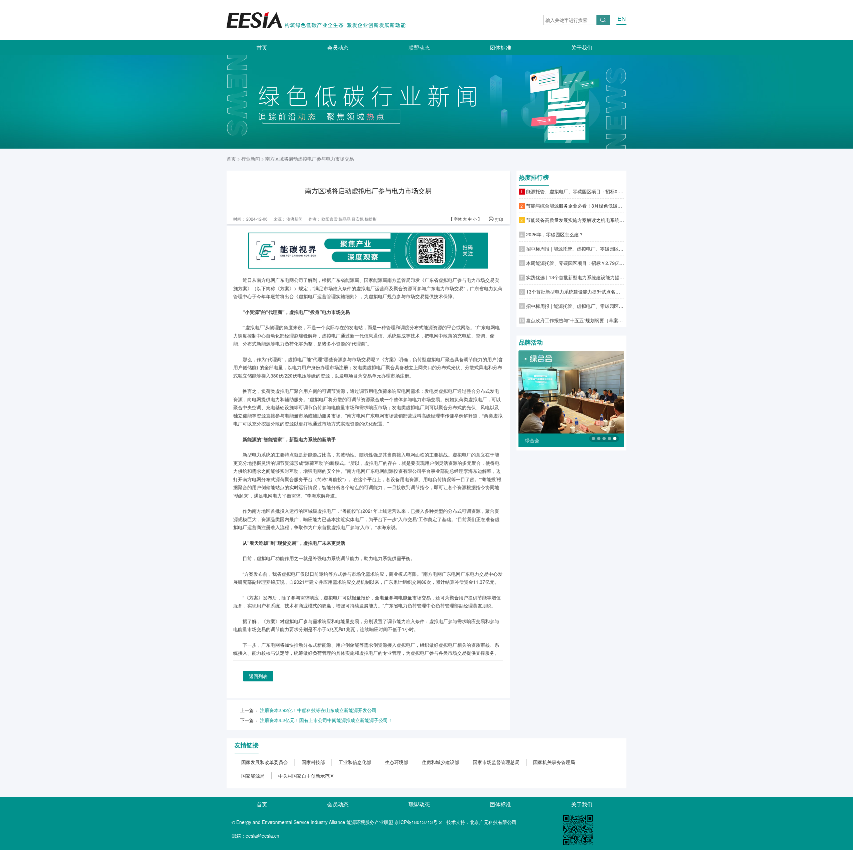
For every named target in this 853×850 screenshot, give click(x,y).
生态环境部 (396, 762)
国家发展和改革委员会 (264, 762)
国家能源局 (253, 775)
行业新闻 (250, 158)
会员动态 (338, 47)
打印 (499, 219)
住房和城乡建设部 (440, 762)
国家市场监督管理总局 (496, 762)
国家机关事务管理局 (554, 762)
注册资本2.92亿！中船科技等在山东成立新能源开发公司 (318, 710)
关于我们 (581, 47)
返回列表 (258, 676)
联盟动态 (419, 47)
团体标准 (500, 47)
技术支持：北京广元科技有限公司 (481, 822)
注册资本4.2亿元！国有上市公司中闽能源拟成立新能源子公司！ (326, 720)
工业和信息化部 (355, 762)
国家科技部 (313, 762)
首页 (262, 47)
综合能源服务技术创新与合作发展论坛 (564, 440)
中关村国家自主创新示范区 (306, 775)
